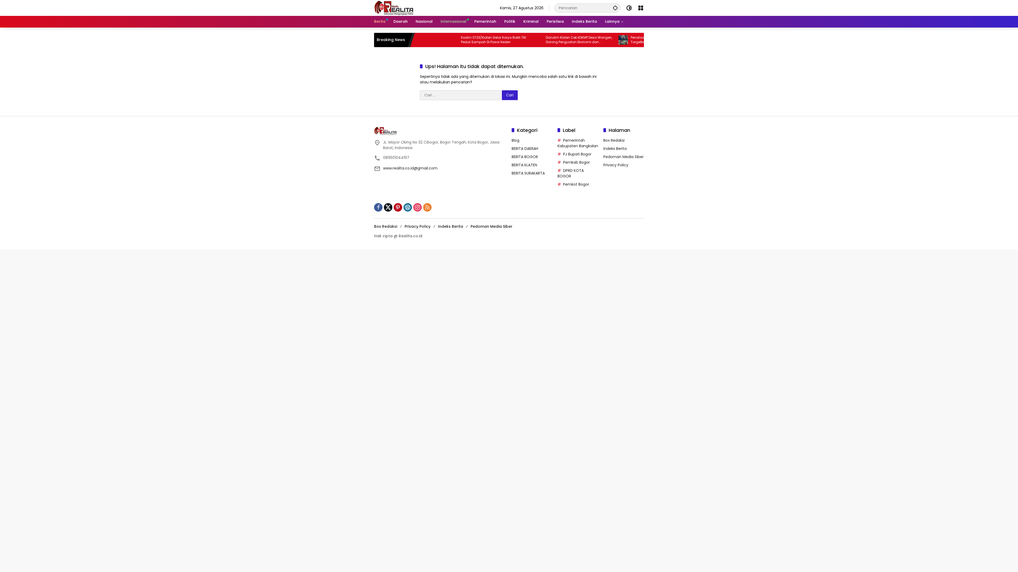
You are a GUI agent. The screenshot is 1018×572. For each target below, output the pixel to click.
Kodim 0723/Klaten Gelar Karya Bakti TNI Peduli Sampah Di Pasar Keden (472, 39)
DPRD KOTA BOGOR (571, 173)
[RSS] (427, 207)
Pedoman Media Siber (623, 156)
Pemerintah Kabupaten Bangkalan (578, 143)
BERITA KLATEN (524, 165)
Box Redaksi (614, 140)
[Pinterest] (398, 207)
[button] (615, 7)
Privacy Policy (615, 165)
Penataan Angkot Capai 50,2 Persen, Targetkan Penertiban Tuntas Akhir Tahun (642, 39)
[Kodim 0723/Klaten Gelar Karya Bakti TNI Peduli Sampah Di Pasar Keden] (432, 40)
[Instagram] (417, 207)
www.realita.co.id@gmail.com (410, 168)
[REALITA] (394, 7)
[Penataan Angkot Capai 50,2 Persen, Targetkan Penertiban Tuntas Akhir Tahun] (602, 40)
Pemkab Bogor (576, 162)
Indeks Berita (615, 148)
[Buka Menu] (641, 8)
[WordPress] (407, 207)
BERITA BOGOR (525, 156)
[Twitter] (388, 207)
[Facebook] (378, 207)
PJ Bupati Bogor (577, 154)
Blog (515, 140)
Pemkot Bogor (576, 184)
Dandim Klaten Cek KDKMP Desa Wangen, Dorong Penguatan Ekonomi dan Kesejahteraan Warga (557, 39)
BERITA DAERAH (525, 148)
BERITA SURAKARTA (528, 173)
